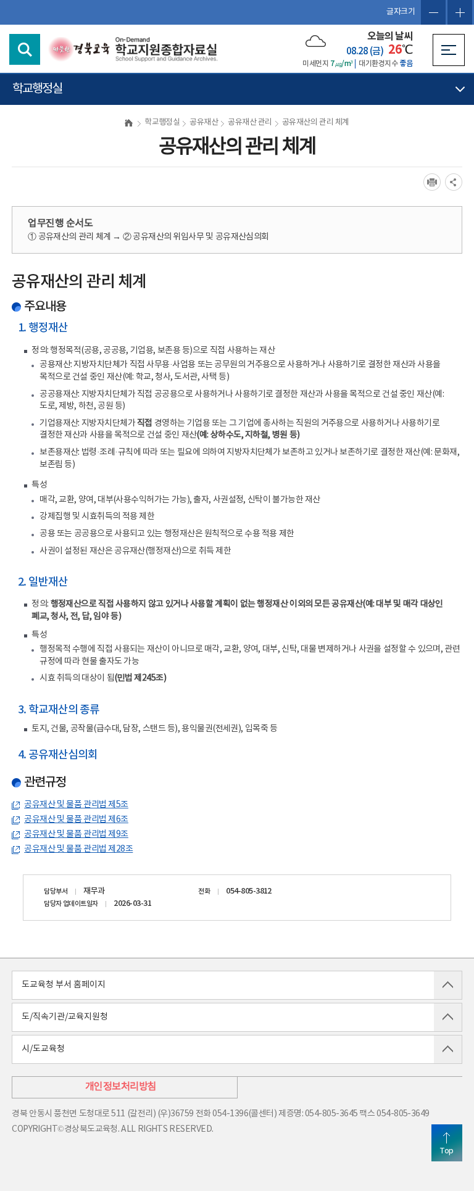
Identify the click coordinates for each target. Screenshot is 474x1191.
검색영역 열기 (24, 49)
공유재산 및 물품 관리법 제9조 (76, 834)
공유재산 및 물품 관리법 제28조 (78, 849)
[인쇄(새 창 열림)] (432, 182)
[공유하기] (453, 182)
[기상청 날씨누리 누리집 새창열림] (316, 40)
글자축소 (433, 12)
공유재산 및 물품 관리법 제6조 (76, 819)
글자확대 (459, 12)
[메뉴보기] (449, 50)
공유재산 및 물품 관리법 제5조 (76, 805)
